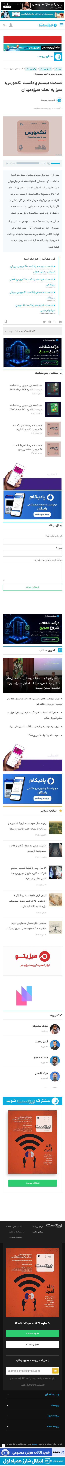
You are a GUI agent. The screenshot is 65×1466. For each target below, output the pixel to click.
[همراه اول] (32, 1461)
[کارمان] (32, 993)
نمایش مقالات (32, 1344)
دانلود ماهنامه (32, 1333)
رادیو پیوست (31, 68)
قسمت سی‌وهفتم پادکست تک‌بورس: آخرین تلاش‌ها (27, 427)
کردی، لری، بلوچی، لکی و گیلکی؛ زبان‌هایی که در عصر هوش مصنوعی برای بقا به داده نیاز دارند (27, 901)
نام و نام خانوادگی (54, 536)
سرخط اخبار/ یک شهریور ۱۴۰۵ (43, 735)
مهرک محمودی (40, 1026)
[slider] (56, 163)
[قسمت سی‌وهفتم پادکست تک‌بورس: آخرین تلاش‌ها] (53, 436)
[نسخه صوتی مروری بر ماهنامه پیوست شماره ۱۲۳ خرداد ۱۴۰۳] (53, 416)
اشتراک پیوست (33, 1183)
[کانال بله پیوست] (32, 14)
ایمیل (60, 548)
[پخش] (7, 163)
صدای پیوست (45, 57)
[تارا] (33, 475)
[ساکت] (48, 163)
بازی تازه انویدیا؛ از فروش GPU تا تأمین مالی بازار (34, 727)
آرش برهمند (41, 1042)
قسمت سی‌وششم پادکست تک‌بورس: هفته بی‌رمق (27, 447)
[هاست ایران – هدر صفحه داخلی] (33, 47)
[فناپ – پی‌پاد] (33, 504)
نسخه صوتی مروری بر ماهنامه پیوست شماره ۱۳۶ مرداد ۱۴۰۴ (26, 388)
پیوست (58, 68)
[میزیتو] (32, 961)
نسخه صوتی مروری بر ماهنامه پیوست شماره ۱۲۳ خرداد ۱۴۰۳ (26, 407)
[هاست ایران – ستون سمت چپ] (33, 352)
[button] (61, 24)
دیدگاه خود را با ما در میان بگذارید (48, 560)
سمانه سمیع (41, 1058)
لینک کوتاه (13, 331)
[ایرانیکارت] (32, 1452)
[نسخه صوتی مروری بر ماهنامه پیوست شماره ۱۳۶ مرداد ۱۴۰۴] (53, 396)
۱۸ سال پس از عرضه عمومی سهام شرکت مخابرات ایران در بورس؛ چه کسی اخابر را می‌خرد (28, 873)
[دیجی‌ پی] (32, 6)
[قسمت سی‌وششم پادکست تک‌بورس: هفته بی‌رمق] (53, 456)
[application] (32, 163)
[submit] (55, 1370)
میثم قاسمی (41, 1073)
